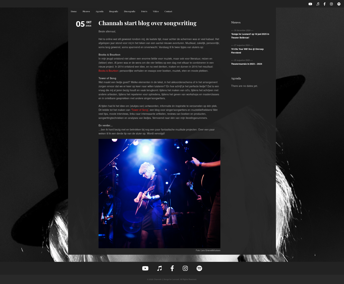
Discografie (129, 11)
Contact (168, 11)
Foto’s (144, 11)
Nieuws (86, 11)
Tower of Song (140, 110)
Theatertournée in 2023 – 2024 (246, 63)
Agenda (99, 11)
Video (156, 11)
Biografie (113, 11)
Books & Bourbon (108, 70)
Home (74, 11)
